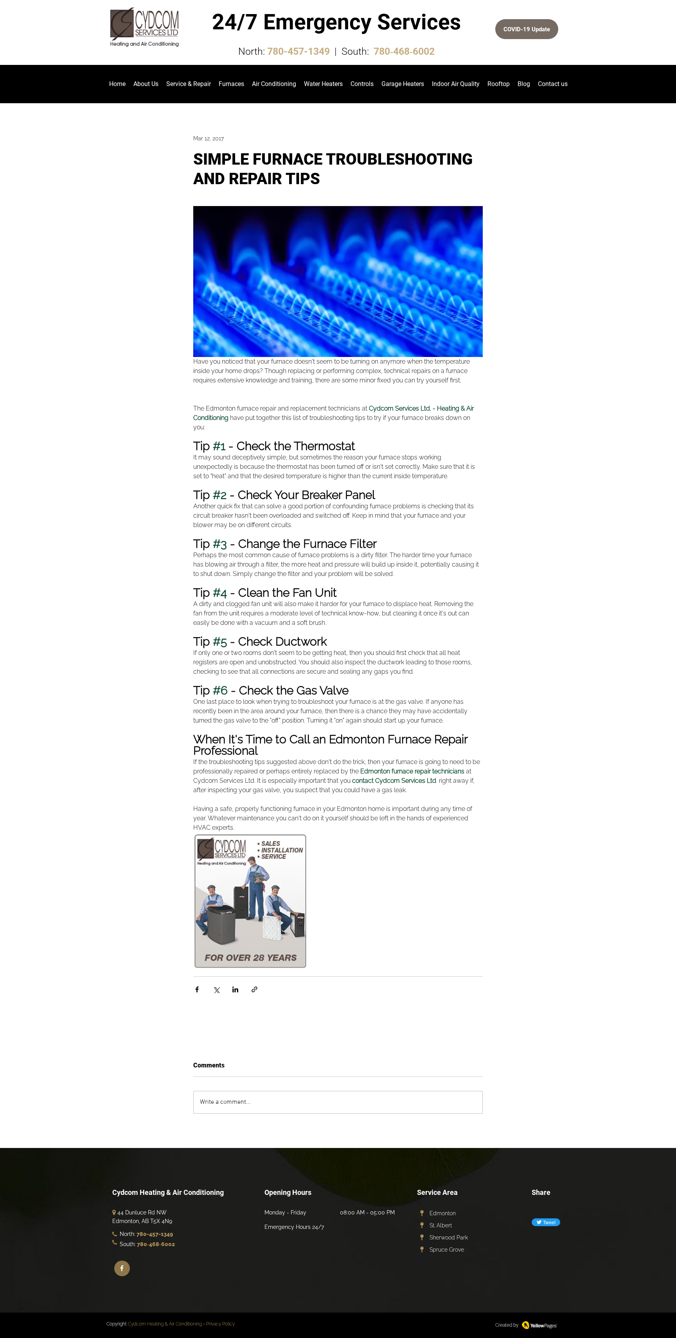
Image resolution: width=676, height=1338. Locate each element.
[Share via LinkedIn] (235, 989)
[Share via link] (254, 989)
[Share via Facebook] (197, 989)
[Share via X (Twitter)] (216, 989)
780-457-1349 (298, 51)
